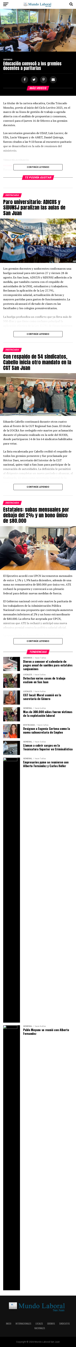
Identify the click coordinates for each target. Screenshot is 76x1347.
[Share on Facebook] (24, 79)
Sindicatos (64, 1323)
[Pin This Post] (43, 79)
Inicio (8, 1323)
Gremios (51, 1323)
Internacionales (23, 1323)
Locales (39, 1323)
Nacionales (39, 1328)
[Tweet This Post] (33, 79)
